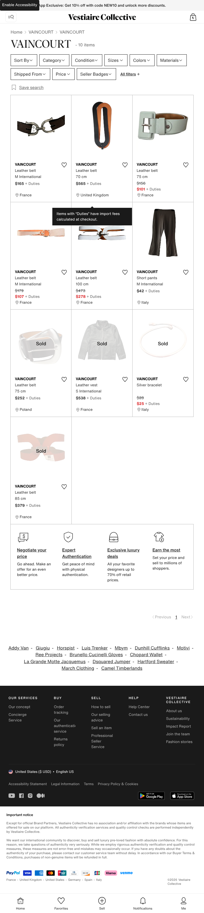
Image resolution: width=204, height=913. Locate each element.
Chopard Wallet (146, 654)
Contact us (138, 714)
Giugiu (43, 648)
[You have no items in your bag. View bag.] (193, 17)
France (11, 880)
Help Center (139, 707)
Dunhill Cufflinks (152, 648)
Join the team (178, 734)
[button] (193, 17)
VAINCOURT (40, 32)
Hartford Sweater (156, 661)
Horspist (66, 648)
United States (55, 880)
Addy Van (18, 648)
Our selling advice (100, 717)
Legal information (65, 783)
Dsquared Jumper (111, 661)
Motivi (183, 648)
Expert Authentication (77, 553)
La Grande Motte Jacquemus (55, 661)
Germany (74, 880)
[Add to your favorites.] (64, 165)
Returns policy (61, 742)
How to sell (100, 707)
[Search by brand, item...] (10, 17)
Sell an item (101, 728)
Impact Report (178, 726)
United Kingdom (31, 880)
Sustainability (178, 718)
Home (16, 32)
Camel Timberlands (121, 668)
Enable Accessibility (19, 5)
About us (174, 711)
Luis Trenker (95, 648)
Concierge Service (17, 717)
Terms (89, 783)
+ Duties (32, 183)
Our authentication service (66, 725)
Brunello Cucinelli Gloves (96, 654)
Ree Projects (48, 654)
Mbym (121, 648)
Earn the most (166, 550)
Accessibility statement (27, 783)
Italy (99, 880)
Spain (88, 880)
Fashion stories (179, 742)
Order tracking (61, 709)
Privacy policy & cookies (118, 783)
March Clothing (78, 668)
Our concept (19, 707)
